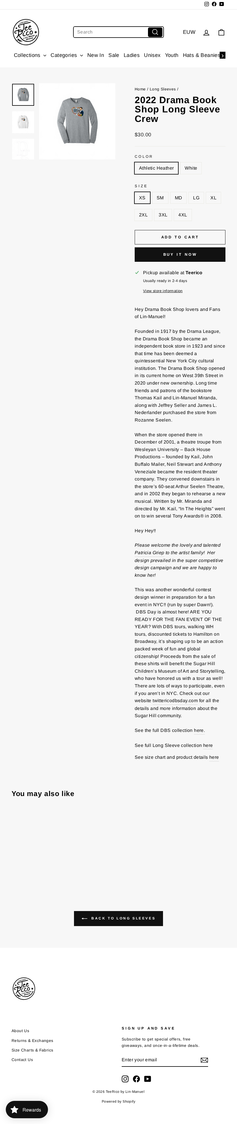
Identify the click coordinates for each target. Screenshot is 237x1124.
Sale (113, 55)
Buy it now (180, 254)
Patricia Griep (149, 552)
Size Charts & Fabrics (32, 1050)
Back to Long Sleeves (123, 919)
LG (196, 197)
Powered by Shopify (118, 1101)
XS (142, 197)
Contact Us (22, 1060)
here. (199, 730)
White (191, 168)
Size (141, 186)
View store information (163, 291)
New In (95, 55)
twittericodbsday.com (175, 700)
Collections (28, 55)
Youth (172, 55)
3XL (163, 214)
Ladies (132, 55)
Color (144, 156)
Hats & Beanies (202, 55)
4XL (182, 214)
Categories (64, 55)
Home (140, 89)
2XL (143, 214)
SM (160, 197)
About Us (20, 1031)
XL (213, 197)
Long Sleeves (163, 89)
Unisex (152, 55)
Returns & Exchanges (32, 1040)
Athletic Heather (156, 168)
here (208, 745)
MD (178, 197)
